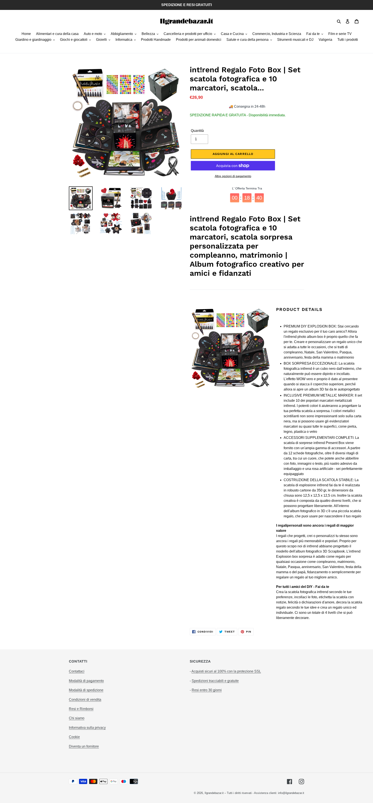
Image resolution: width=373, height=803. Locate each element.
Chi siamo (76, 718)
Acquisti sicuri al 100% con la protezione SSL (226, 671)
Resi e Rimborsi (81, 709)
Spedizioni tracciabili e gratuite (215, 681)
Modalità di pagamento (86, 681)
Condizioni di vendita (85, 699)
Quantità (197, 130)
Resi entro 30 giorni (207, 690)
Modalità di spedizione (86, 690)
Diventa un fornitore (84, 746)
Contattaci (76, 671)
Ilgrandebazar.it (214, 793)
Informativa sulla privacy (87, 727)
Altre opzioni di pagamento (233, 176)
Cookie (74, 737)
